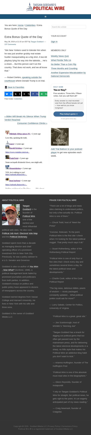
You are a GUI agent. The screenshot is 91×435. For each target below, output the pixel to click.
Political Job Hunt (10, 233)
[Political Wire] (45, 7)
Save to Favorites (16, 87)
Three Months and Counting (64, 68)
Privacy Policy (54, 426)
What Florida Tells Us (61, 60)
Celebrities (18, 99)
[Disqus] (26, 159)
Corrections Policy (70, 426)
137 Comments (10, 44)
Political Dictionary (18, 237)
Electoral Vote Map (29, 233)
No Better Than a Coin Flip (63, 64)
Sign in (54, 41)
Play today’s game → (69, 114)
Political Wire (29, 216)
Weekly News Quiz (60, 56)
